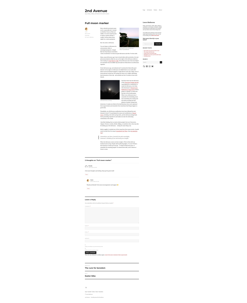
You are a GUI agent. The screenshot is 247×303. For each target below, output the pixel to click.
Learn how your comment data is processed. (116, 255)
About (160, 10)
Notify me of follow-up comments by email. (94, 246)
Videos (155, 10)
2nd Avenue (96, 11)
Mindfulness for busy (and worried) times (152, 54)
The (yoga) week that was (149, 52)
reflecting (91, 37)
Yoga (144, 10)
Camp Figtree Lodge (113, 60)
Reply (86, 174)
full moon (87, 37)
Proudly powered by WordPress (97, 297)
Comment (88, 206)
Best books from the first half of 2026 (151, 50)
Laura (86, 31)
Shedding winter (147, 56)
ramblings (87, 35)
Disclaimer (101, 291)
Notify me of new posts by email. (91, 250)
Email (87, 232)
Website (87, 238)
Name (87, 225)
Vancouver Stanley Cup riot (132, 82)
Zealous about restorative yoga (150, 53)
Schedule (149, 10)
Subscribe (158, 44)
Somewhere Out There (122, 131)
